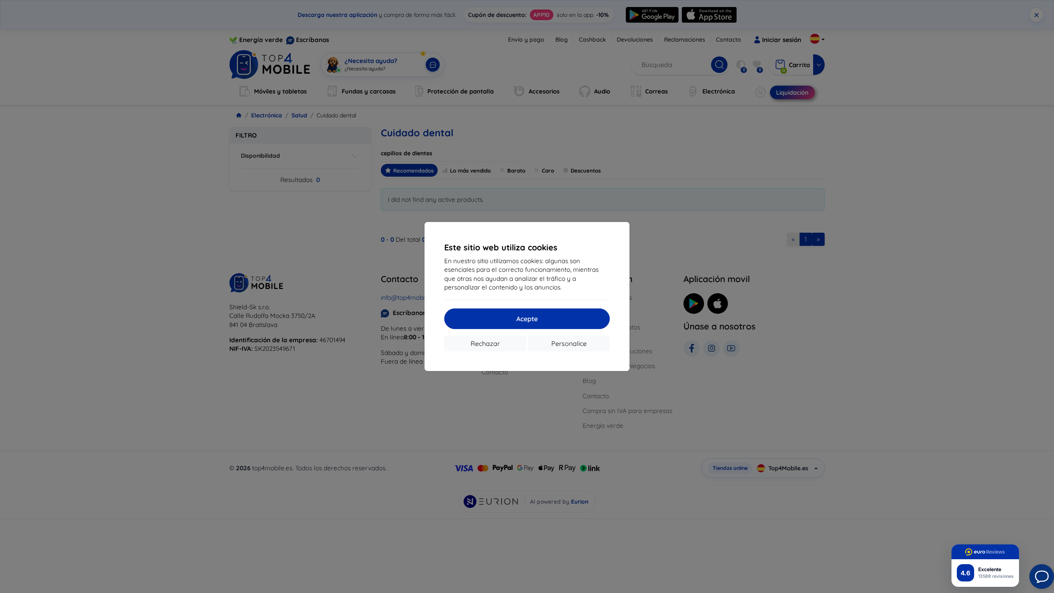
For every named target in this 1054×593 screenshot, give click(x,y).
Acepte (527, 319)
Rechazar (485, 343)
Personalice (569, 343)
